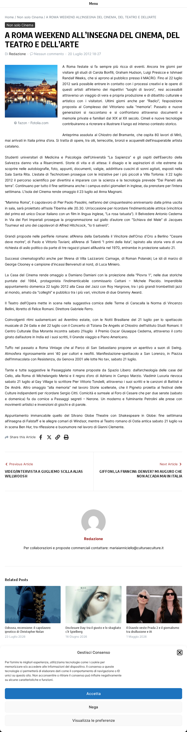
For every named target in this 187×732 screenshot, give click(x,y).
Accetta (93, 693)
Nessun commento (49, 54)
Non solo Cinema (30, 17)
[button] (179, 652)
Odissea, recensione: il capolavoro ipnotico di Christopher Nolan (28, 630)
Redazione (17, 54)
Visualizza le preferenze (93, 720)
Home (9, 17)
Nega (93, 707)
